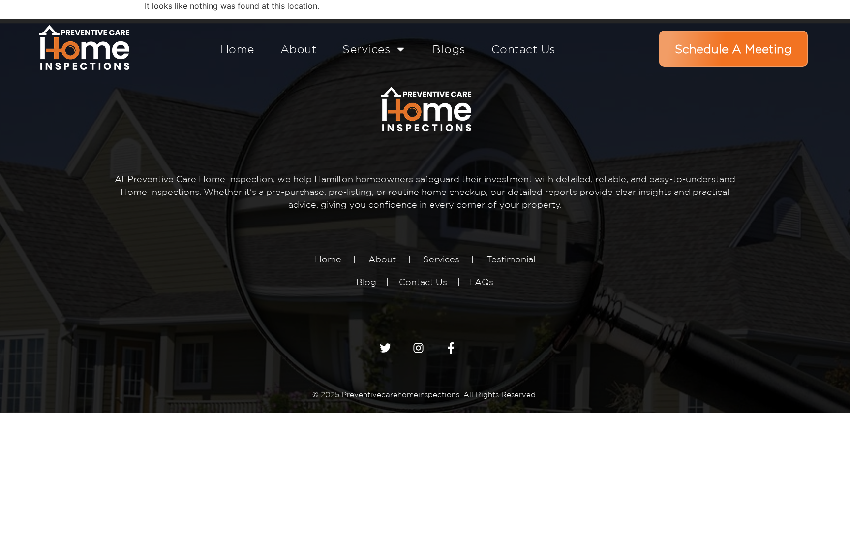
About (298, 49)
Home (237, 49)
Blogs (448, 49)
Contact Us (523, 49)
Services (366, 49)
